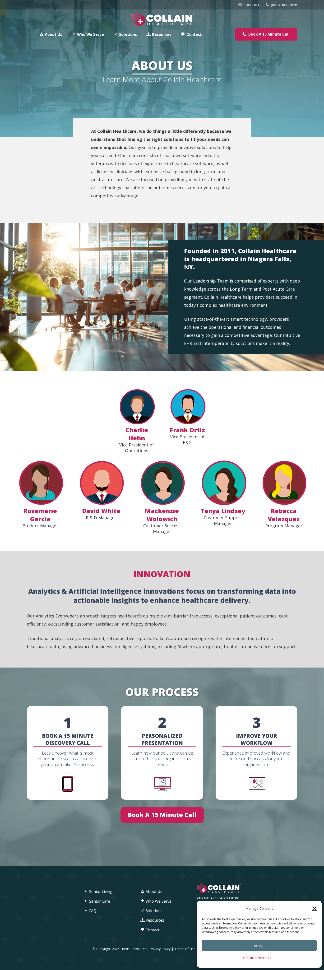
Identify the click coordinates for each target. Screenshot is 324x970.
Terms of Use (185, 949)
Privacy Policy (160, 949)
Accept (259, 945)
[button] (314, 908)
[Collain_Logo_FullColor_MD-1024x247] (162, 19)
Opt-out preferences (257, 958)
